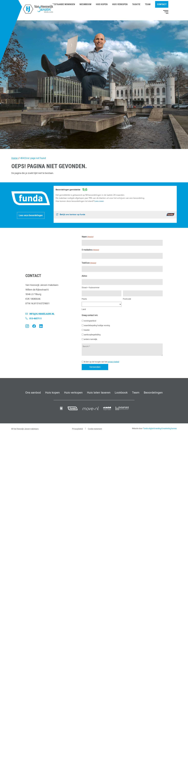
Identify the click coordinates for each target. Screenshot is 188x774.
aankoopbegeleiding (92, 334)
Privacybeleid (77, 429)
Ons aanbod (33, 392)
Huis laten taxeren (98, 392)
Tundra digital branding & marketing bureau (160, 428)
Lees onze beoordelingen (31, 215)
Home (14, 158)
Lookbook (121, 392)
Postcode (127, 299)
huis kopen (102, 4)
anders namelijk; (90, 339)
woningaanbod (90, 321)
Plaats (84, 299)
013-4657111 (35, 318)
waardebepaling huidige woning (97, 325)
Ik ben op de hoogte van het (101, 362)
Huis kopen (52, 392)
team (148, 4)
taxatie (136, 4)
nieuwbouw (85, 4)
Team (135, 392)
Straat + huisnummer (90, 287)
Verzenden (95, 367)
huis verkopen (120, 4)
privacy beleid (113, 362)
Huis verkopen (73, 392)
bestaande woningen (63, 4)
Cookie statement (95, 429)
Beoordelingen (153, 392)
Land (84, 309)
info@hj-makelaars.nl (41, 313)
